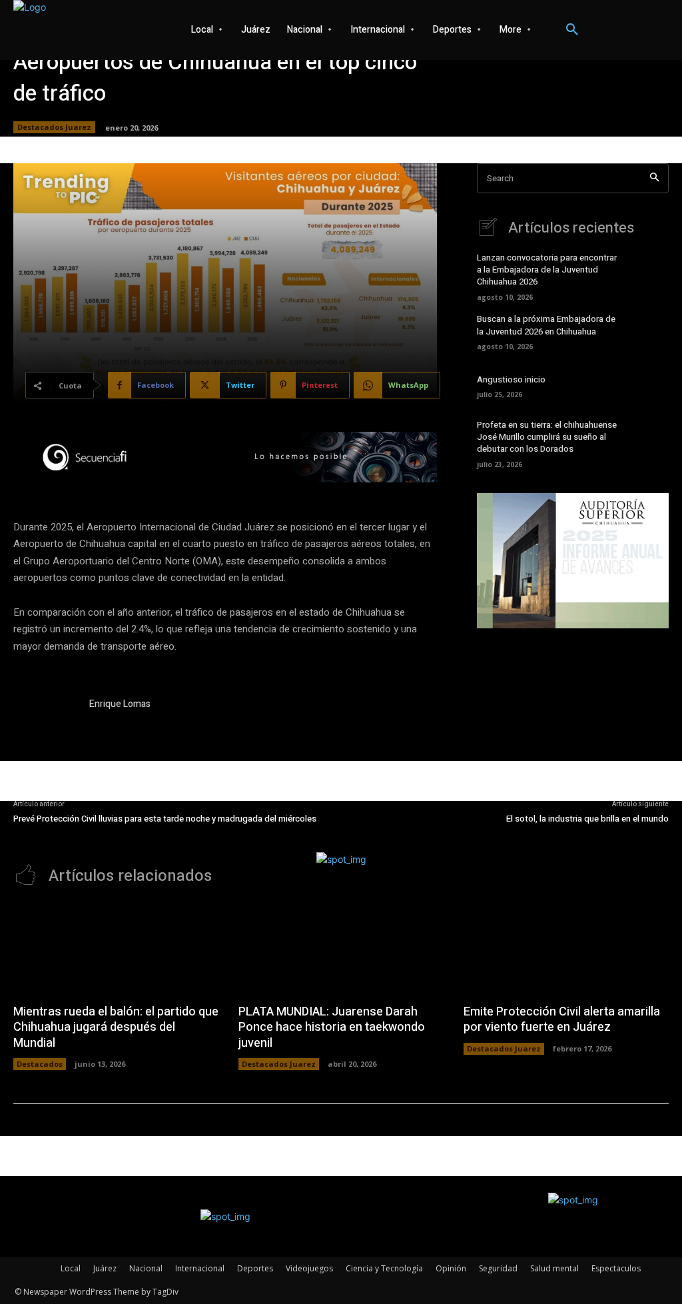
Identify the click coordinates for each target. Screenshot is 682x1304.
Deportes (255, 1268)
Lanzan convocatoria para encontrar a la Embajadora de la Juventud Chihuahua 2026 (547, 269)
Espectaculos (616, 1268)
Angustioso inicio (511, 379)
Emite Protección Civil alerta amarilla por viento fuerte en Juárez (562, 1019)
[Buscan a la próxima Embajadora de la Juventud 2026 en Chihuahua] (649, 331)
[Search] (654, 178)
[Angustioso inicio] (649, 385)
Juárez (105, 1268)
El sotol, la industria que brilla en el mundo (587, 818)
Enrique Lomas (120, 704)
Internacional (199, 1268)
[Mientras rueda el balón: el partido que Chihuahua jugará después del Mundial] (115, 949)
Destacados (40, 1064)
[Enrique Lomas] (45, 729)
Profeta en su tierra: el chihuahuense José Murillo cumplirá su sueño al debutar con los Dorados (547, 436)
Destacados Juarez (54, 127)
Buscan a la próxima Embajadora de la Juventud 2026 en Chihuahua (546, 325)
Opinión (451, 1268)
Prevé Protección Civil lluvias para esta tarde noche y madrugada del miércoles (164, 818)
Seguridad (498, 1268)
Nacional (146, 1268)
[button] (572, 30)
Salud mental (554, 1268)
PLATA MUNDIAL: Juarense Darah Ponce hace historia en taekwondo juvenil (331, 1027)
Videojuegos (309, 1268)
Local (71, 1268)
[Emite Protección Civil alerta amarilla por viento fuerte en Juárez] (566, 949)
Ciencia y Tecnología (384, 1268)
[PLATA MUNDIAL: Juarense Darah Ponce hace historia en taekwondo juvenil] (341, 949)
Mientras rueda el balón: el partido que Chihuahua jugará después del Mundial (115, 1027)
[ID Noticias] (90, 30)
